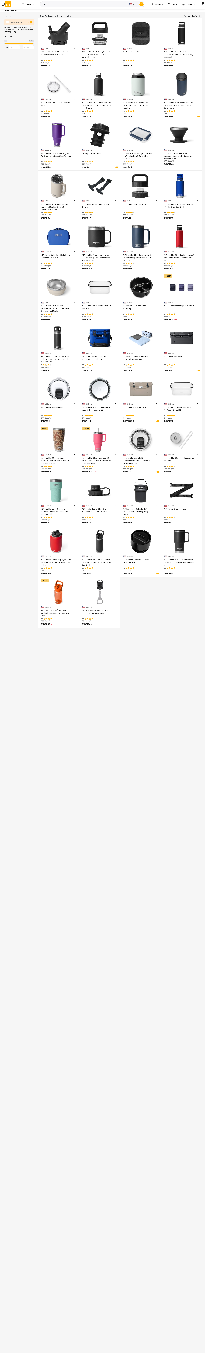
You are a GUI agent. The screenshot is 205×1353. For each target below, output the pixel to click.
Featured (196, 16)
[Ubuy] (6, 4)
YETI (75, 49)
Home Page (9, 10)
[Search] (141, 4)
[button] (157, 4)
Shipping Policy (10, 32)
